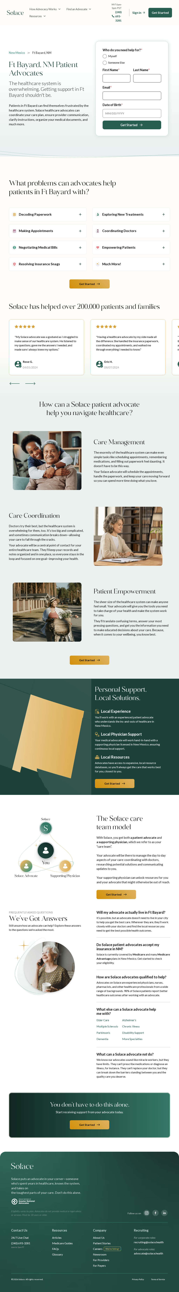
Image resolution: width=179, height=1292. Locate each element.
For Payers (99, 1265)
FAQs (55, 1248)
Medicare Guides (62, 1243)
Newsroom (99, 1254)
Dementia (102, 1039)
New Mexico (17, 53)
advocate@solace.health (148, 1253)
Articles (57, 1237)
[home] (15, 12)
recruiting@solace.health (149, 1242)
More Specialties (132, 1039)
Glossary (57, 1254)
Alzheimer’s (129, 1020)
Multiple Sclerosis (107, 1026)
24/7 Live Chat (20, 1237)
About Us (99, 1237)
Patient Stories (102, 1243)
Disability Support (133, 1032)
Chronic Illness (131, 1026)
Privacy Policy (138, 1279)
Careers (97, 1248)
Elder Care (102, 1020)
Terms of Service (158, 1279)
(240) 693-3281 (118, 16)
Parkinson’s (103, 1032)
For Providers (101, 1260)
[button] (45, 9)
